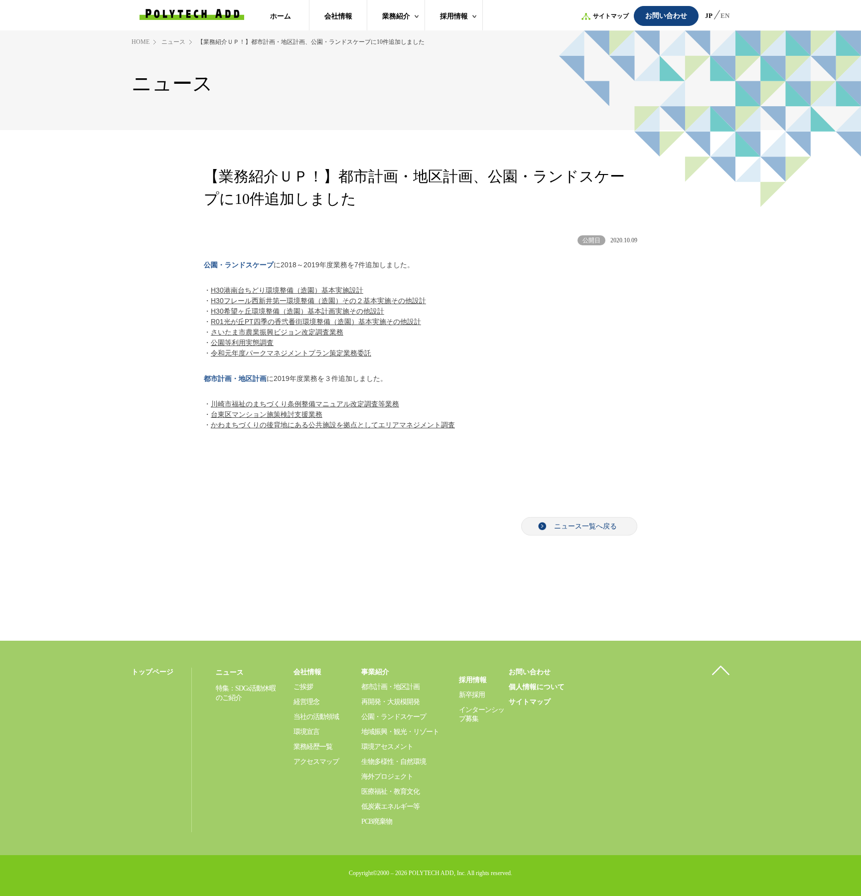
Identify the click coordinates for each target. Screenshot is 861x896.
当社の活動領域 (316, 716)
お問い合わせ (666, 15)
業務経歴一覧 (312, 746)
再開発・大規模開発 (390, 702)
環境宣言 (306, 731)
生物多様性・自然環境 (393, 761)
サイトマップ (611, 15)
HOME (140, 41)
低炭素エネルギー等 (390, 806)
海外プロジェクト (387, 776)
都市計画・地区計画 (235, 378)
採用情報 (454, 16)
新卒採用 (472, 695)
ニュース (173, 41)
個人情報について (537, 687)
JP (709, 15)
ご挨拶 (303, 687)
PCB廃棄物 (376, 821)
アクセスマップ (316, 761)
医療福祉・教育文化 (390, 791)
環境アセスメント (387, 746)
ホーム (280, 16)
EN (724, 15)
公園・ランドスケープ (393, 716)
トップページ (152, 672)
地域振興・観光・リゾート (400, 731)
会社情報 (338, 16)
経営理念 (306, 702)
